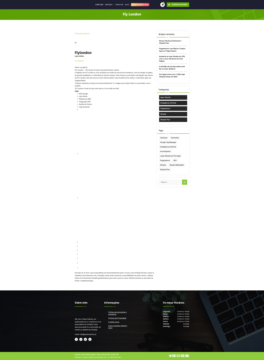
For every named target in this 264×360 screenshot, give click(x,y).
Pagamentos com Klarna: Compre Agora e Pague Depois (172, 50)
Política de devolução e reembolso (117, 313)
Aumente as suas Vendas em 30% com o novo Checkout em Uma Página (172, 58)
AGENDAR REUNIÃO (179, 5)
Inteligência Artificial (168, 103)
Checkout (163, 138)
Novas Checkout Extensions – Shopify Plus (170, 42)
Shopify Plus (165, 120)
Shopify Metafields (177, 165)
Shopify (163, 114)
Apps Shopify (165, 97)
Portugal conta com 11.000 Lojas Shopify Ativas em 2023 (172, 75)
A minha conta (113, 322)
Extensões (175, 138)
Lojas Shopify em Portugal (170, 156)
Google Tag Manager (168, 142)
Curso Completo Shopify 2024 (117, 327)
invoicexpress (165, 151)
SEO (175, 160)
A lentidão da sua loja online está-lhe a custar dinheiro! (172, 68)
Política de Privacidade (117, 318)
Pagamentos (165, 108)
